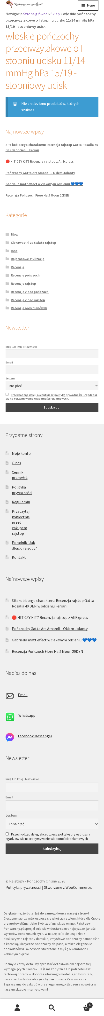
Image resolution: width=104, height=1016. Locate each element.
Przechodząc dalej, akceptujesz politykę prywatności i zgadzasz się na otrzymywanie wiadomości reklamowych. (51, 396)
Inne (14, 251)
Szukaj (52, 1008)
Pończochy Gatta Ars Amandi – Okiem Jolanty (40, 173)
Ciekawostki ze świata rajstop (33, 242)
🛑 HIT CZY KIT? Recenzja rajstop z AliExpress (40, 161)
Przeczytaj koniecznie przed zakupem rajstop (21, 522)
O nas (16, 462)
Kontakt (19, 557)
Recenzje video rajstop (28, 300)
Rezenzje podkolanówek (29, 308)
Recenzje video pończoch (30, 292)
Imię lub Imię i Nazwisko (21, 346)
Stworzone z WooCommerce (67, 887)
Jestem (10, 378)
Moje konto (21, 453)
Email (9, 362)
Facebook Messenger (35, 735)
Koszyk (80, 1003)
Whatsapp (26, 715)
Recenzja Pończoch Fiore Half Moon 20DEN (37, 195)
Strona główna (35, 13)
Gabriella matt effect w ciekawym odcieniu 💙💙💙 (44, 184)
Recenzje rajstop (23, 283)
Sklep (55, 13)
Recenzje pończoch (25, 275)
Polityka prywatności (23, 887)
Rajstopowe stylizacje (27, 259)
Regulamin (21, 501)
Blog (14, 234)
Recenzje (17, 267)
